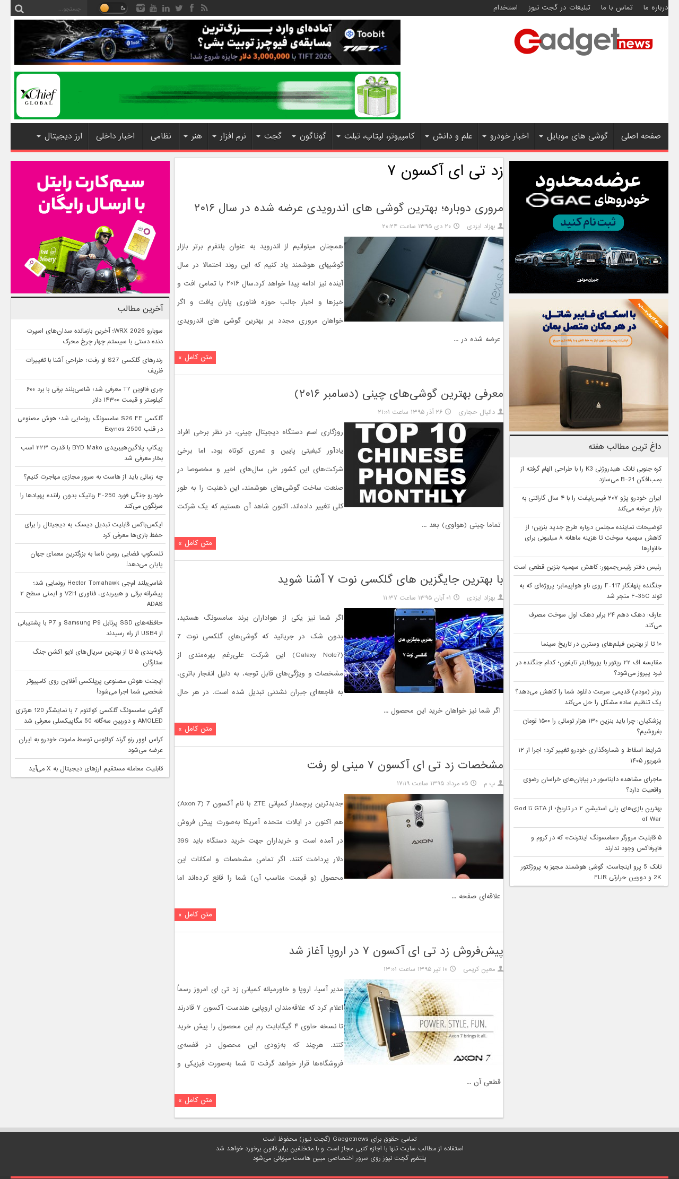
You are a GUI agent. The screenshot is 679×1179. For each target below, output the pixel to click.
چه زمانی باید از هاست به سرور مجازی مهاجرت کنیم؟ (93, 477)
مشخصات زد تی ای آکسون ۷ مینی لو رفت (405, 765)
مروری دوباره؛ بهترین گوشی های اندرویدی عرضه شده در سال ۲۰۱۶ (348, 208)
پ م (489, 783)
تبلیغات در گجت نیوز (559, 8)
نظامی (161, 136)
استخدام (505, 8)
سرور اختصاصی (347, 1158)
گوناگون (313, 136)
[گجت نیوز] (583, 59)
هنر (196, 136)
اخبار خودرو (509, 136)
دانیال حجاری (476, 412)
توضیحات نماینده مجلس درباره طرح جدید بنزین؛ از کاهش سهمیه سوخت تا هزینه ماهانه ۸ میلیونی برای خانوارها (593, 538)
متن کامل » (195, 357)
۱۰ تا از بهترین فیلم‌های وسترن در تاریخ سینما (601, 644)
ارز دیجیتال (63, 136)
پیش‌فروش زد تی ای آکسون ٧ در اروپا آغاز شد (396, 951)
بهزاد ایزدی (481, 226)
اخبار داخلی (115, 136)
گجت (273, 136)
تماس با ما (617, 8)
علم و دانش (452, 136)
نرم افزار (233, 136)
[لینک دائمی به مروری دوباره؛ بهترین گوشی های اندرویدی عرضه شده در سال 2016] (423, 320)
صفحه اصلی (641, 136)
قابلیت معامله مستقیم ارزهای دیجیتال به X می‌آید (96, 769)
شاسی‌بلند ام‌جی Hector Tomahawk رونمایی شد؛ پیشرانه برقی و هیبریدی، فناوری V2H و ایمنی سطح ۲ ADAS (91, 593)
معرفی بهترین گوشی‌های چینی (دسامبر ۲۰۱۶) (398, 394)
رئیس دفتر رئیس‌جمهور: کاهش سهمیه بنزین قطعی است (587, 567)
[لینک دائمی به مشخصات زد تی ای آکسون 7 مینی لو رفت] (423, 877)
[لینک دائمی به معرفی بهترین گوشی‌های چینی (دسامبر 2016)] (423, 505)
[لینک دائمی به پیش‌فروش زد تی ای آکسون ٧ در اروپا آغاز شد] (423, 1063)
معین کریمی (479, 969)
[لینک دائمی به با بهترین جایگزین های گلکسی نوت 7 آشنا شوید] (423, 691)
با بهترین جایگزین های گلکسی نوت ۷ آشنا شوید (390, 579)
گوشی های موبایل (577, 136)
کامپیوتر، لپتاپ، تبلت (379, 136)
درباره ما (655, 8)
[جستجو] (19, 8)
